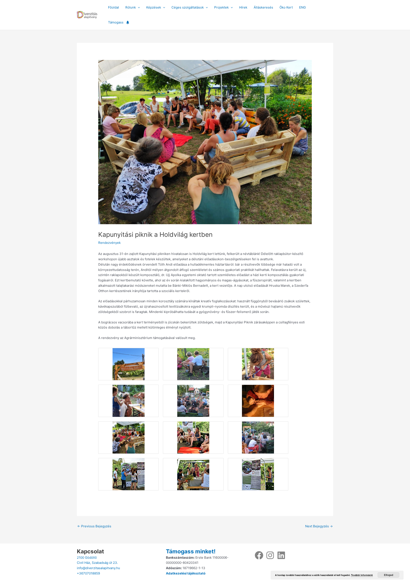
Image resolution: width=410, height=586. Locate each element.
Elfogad (388, 575)
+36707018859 (88, 573)
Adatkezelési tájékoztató (185, 573)
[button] (138, 7)
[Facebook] (259, 555)
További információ (362, 575)
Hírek (243, 7)
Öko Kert (286, 7)
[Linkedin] (281, 555)
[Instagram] (270, 555)
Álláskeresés (263, 7)
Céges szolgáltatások (187, 7)
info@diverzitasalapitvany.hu (98, 568)
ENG (302, 7)
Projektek (221, 7)
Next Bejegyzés (319, 526)
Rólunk (130, 7)
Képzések (153, 7)
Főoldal (113, 7)
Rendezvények (109, 243)
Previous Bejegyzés (94, 526)
